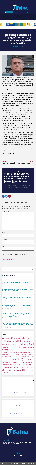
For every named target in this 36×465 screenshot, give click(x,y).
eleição (7, 350)
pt (26, 364)
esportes (28, 442)
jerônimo (26, 356)
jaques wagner (17, 356)
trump (21, 370)
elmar (16, 350)
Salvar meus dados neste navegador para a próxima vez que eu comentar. (15, 255)
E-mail (4, 239)
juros (9, 360)
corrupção (16, 344)
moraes (27, 360)
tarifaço (12, 370)
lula (17, 359)
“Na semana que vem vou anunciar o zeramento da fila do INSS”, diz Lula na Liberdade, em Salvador (16, 177)
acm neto (7, 338)
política (16, 443)
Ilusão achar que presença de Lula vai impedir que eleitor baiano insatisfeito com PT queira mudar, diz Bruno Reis (17, 324)
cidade (5, 442)
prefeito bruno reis (8, 364)
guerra (26, 354)
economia (15, 347)
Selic (31, 367)
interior (5, 443)
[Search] (32, 269)
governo (18, 354)
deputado (5, 347)
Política (28, 362)
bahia (17, 338)
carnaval (8, 344)
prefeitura (20, 364)
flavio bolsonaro (14, 352)
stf (5, 370)
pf (22, 362)
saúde (26, 367)
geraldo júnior (8, 354)
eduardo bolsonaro (28, 347)
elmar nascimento (24, 350)
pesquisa (8, 362)
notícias (10, 443)
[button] (18, 16)
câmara (27, 344)
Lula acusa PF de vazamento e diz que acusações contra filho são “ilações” (16, 306)
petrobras (16, 362)
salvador (17, 367)
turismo (29, 370)
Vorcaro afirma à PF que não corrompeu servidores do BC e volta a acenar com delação (17, 298)
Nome (4, 232)
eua (7, 352)
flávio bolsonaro (26, 352)
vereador (5, 372)
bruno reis (14, 341)
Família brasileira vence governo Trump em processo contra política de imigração (17, 289)
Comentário (6, 211)
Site (3, 246)
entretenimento (19, 442)
